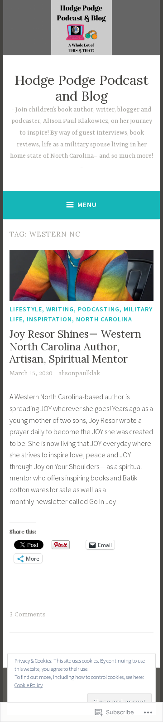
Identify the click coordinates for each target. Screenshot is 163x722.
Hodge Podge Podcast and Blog (81, 88)
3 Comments (28, 614)
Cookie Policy (28, 685)
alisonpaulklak (79, 373)
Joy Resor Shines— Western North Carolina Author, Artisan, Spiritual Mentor (75, 346)
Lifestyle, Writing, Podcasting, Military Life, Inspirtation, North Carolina (81, 314)
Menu (87, 204)
